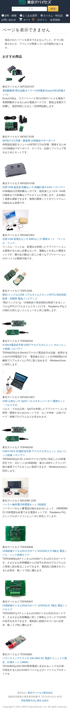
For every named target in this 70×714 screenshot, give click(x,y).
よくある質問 (29, 15)
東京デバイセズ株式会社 (40, 693)
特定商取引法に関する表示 (35, 700)
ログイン (42, 19)
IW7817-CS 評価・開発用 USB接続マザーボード (28, 140)
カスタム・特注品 (51, 15)
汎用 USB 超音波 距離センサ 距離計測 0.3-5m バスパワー (33, 187)
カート (25, 19)
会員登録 (55, 19)
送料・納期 (9, 15)
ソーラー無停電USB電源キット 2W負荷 (24, 504)
